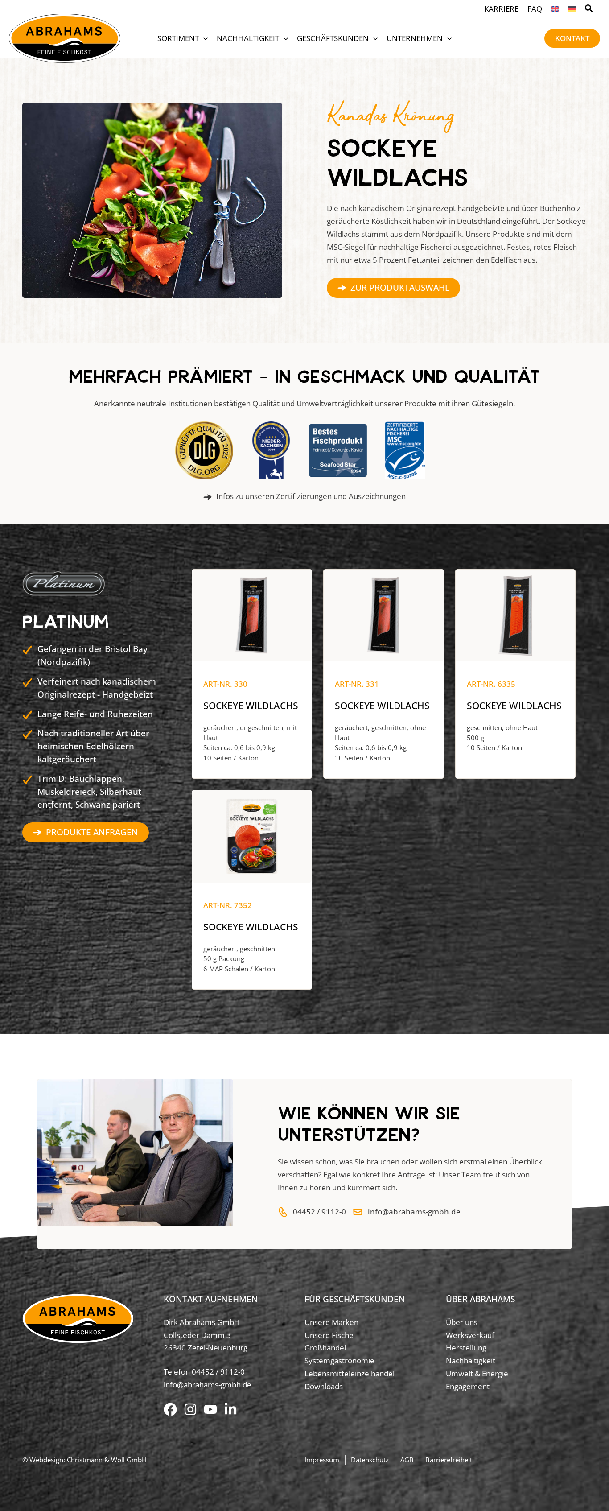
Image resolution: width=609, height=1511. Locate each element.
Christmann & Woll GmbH (107, 1459)
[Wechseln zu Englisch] (555, 9)
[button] (589, 9)
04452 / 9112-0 (218, 1372)
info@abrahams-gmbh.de (207, 1384)
